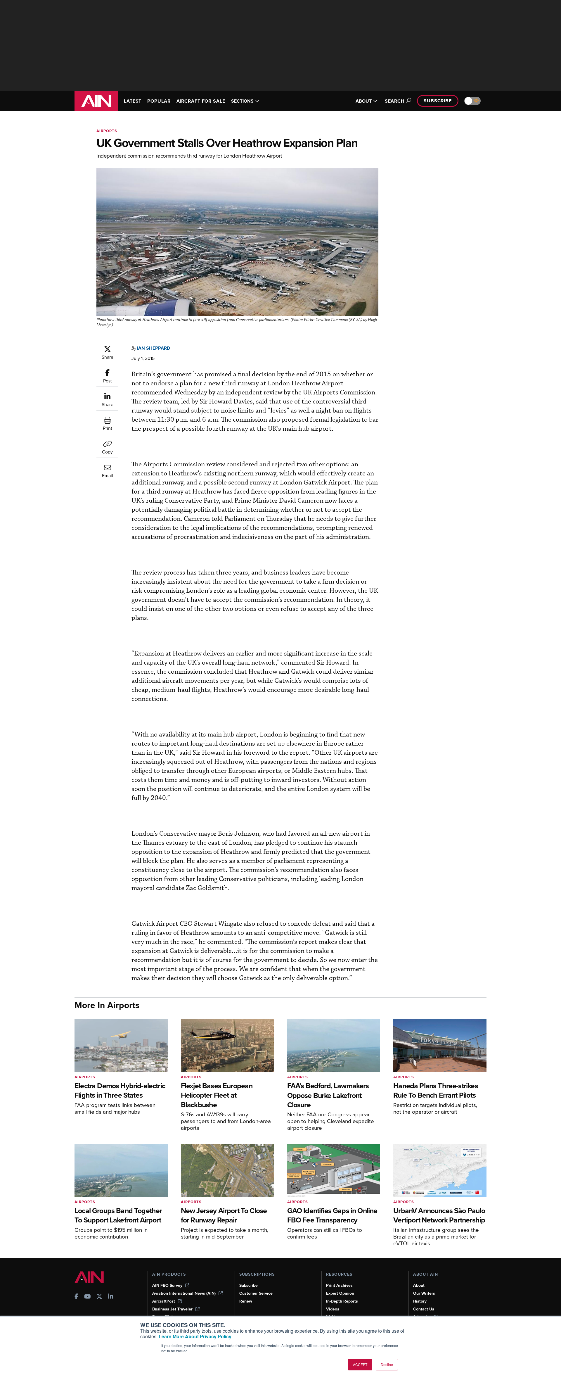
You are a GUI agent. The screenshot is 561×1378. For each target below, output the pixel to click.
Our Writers (424, 1293)
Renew (245, 1301)
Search (395, 101)
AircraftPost (163, 1301)
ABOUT (364, 101)
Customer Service (256, 1293)
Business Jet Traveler (172, 1309)
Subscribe (438, 100)
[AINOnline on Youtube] (87, 1297)
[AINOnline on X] (99, 1297)
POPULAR (158, 101)
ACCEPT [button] (360, 1364)
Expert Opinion (340, 1293)
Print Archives (339, 1285)
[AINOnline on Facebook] (76, 1297)
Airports (106, 131)
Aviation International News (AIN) (184, 1293)
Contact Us (423, 1309)
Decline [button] (387, 1364)
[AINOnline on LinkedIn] (110, 1297)
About (419, 1285)
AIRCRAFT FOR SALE (200, 101)
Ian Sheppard (153, 348)
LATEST (132, 101)
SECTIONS (242, 101)
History (420, 1301)
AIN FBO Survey (167, 1285)
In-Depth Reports (342, 1301)
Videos (332, 1309)
